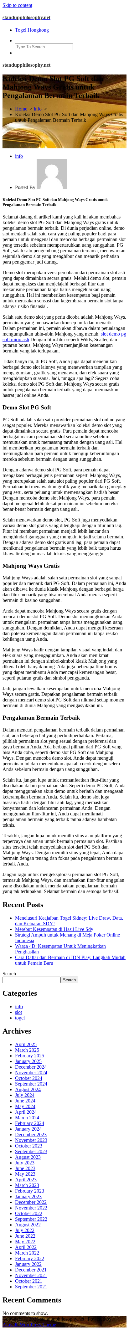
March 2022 (27, 1253)
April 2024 (26, 1112)
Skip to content (17, 5)
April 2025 (26, 1044)
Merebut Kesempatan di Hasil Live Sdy (54, 929)
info (38, 108)
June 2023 (25, 1168)
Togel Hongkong (32, 30)
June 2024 (25, 1100)
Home (21, 108)
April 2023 (26, 1179)
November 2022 (31, 1207)
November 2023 (31, 1140)
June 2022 (25, 1236)
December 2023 (31, 1134)
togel (20, 1017)
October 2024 (28, 1078)
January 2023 (28, 1196)
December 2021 (31, 1269)
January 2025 (28, 1061)
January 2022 (28, 1264)
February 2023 (29, 1191)
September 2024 (31, 1083)
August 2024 (28, 1089)
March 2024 (27, 1117)
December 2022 (31, 1202)
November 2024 (31, 1072)
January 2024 (28, 1129)
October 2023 (28, 1145)
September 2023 (31, 1151)
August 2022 (28, 1224)
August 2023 (28, 1157)
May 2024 (25, 1106)
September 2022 (31, 1219)
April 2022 (26, 1247)
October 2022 (28, 1213)
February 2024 (29, 1123)
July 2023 (24, 1162)
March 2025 (27, 1050)
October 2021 (28, 1281)
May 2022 (25, 1241)
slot (18, 1012)
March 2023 (27, 1185)
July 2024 (24, 1095)
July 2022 (24, 1230)
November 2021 (31, 1275)
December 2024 (31, 1067)
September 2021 (31, 1286)
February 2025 (29, 1055)
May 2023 (25, 1174)
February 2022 (29, 1258)
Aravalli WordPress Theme (29, 1324)
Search (9, 973)
